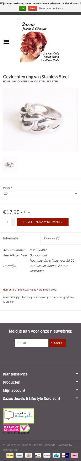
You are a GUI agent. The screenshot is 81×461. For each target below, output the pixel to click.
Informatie (10, 238)
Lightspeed (10, 450)
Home (6, 81)
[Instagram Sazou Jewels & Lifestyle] (51, 355)
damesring (9, 289)
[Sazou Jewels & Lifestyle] (47, 41)
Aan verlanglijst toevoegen (19, 297)
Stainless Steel (47, 289)
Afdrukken (9, 301)
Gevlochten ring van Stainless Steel (35, 81)
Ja (22, 8)
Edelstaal (23, 289)
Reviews (51, 238)
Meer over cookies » (51, 8)
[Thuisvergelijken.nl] (40, 416)
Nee (32, 8)
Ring (33, 289)
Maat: (7, 187)
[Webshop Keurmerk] (40, 429)
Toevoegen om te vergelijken (55, 297)
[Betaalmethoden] (9, 455)
